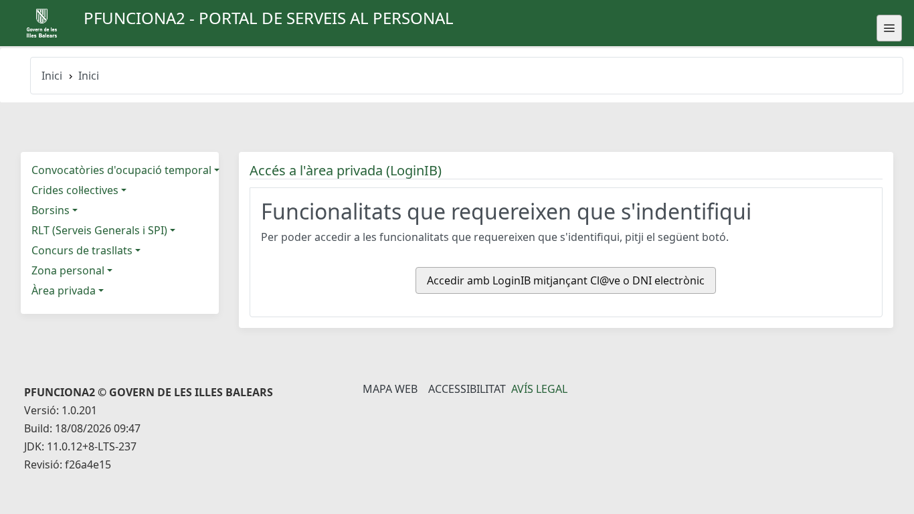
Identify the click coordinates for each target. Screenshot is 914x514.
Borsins (50, 210)
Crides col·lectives (74, 190)
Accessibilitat (467, 388)
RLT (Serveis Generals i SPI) (99, 230)
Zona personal (67, 270)
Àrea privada (63, 290)
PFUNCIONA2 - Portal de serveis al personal (269, 18)
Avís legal (539, 388)
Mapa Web (390, 388)
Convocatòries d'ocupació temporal (121, 170)
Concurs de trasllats (81, 250)
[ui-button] (889, 28)
